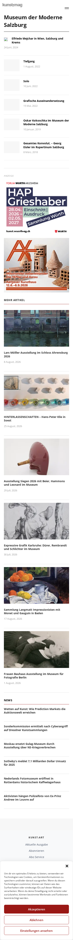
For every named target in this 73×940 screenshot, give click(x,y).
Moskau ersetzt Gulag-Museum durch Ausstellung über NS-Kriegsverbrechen (29, 745)
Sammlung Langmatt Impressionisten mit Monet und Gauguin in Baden (32, 611)
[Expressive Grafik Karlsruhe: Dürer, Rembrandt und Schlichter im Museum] (36, 537)
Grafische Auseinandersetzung (43, 101)
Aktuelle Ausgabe (36, 844)
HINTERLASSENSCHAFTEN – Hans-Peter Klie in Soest (34, 418)
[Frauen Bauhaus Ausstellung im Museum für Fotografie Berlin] (36, 665)
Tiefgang (29, 61)
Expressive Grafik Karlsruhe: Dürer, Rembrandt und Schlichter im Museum (35, 547)
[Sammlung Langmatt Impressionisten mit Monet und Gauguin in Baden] (36, 601)
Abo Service (36, 857)
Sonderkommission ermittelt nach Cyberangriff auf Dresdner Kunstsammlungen (36, 728)
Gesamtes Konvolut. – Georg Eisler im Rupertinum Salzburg (43, 145)
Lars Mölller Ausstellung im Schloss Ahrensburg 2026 (36, 354)
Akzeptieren (36, 909)
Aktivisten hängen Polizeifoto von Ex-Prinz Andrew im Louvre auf (32, 797)
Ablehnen (36, 920)
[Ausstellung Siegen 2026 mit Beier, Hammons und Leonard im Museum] (36, 473)
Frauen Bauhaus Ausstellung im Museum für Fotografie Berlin (33, 675)
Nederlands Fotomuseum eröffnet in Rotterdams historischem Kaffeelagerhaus (32, 780)
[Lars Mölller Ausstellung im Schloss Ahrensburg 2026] (36, 344)
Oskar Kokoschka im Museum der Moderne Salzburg (46, 122)
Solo (26, 81)
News (8, 700)
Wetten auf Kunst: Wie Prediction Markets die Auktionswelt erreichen (34, 710)
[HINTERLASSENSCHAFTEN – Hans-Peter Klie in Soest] (36, 408)
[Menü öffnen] (66, 8)
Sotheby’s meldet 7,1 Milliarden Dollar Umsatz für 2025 (35, 762)
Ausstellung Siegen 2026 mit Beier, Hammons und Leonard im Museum (34, 482)
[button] (67, 866)
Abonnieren (36, 851)
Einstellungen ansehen (36, 931)
